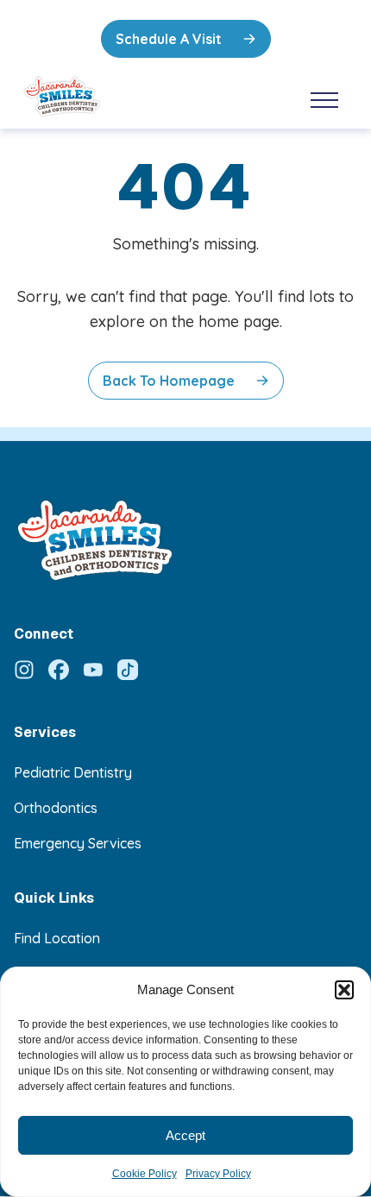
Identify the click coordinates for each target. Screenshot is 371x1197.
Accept (185, 1135)
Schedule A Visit (169, 38)
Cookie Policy (144, 1174)
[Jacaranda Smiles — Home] (104, 97)
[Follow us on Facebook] (58, 669)
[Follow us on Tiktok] (127, 669)
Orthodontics (55, 807)
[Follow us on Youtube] (93, 669)
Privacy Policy (218, 1174)
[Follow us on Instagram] (24, 669)
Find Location (57, 938)
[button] (344, 990)
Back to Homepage (169, 380)
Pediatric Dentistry (73, 772)
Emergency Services (77, 843)
